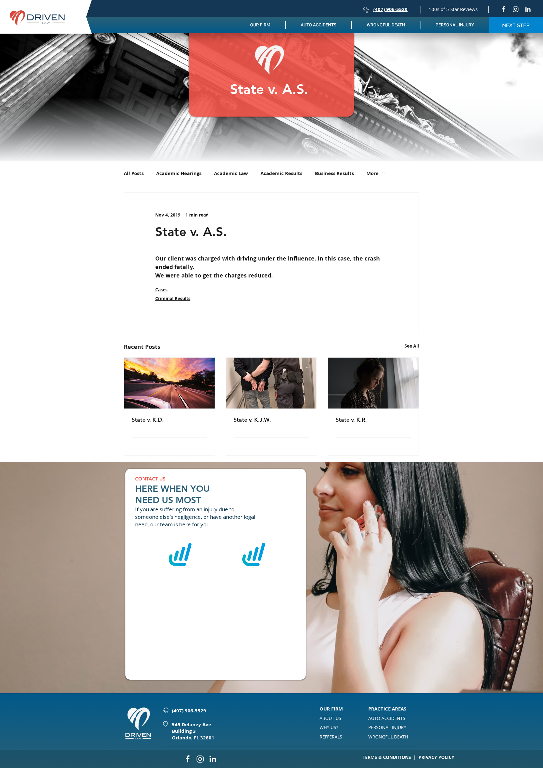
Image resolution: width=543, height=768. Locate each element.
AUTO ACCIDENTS (386, 718)
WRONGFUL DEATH (388, 737)
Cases (161, 290)
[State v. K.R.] (373, 383)
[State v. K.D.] (169, 383)
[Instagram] (515, 9)
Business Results (334, 173)
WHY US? (329, 727)
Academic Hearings (178, 173)
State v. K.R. (351, 419)
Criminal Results (172, 298)
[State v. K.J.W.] (271, 383)
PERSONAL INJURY (387, 727)
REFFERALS (331, 737)
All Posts (134, 173)
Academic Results (281, 173)
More (372, 173)
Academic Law (231, 173)
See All (411, 346)
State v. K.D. (148, 419)
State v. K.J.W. (252, 419)
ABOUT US (330, 718)
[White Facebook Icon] (503, 9)
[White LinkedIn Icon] (528, 9)
